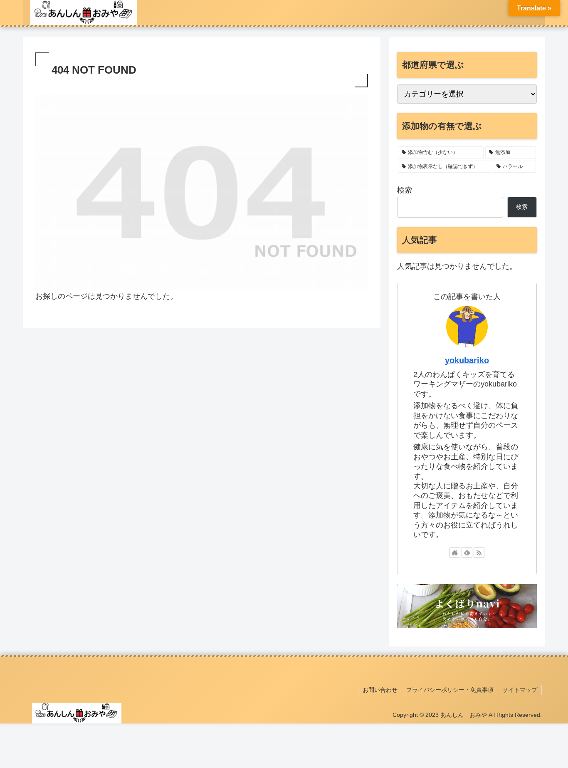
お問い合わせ (380, 689)
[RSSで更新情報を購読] (479, 552)
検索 (404, 190)
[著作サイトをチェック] (454, 552)
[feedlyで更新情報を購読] (467, 552)
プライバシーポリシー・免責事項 (450, 689)
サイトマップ (519, 689)
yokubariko (467, 360)
